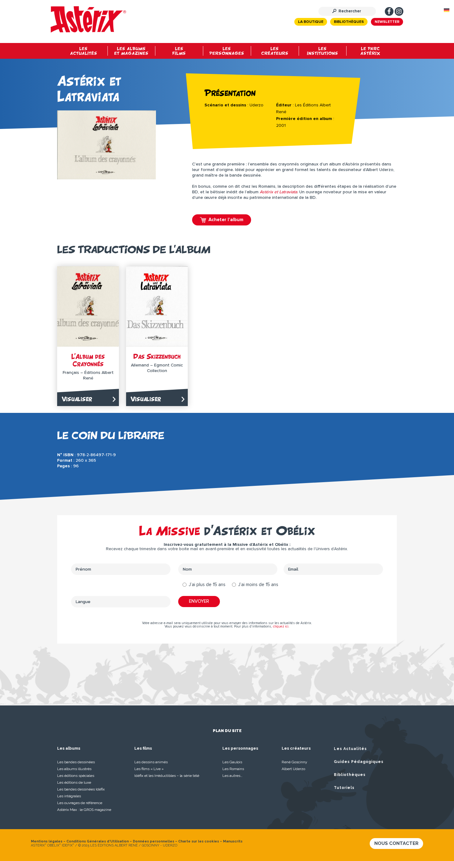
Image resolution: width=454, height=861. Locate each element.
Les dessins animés (151, 762)
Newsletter (387, 22)
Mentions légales (46, 841)
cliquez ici (280, 626)
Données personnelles (153, 841)
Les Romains (233, 769)
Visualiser (77, 399)
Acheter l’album (225, 219)
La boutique (310, 22)
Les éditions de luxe (74, 782)
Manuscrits (232, 841)
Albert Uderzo (293, 769)
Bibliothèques (349, 22)
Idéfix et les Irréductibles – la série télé (166, 775)
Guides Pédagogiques (359, 762)
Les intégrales (69, 796)
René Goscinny (294, 762)
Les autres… (232, 775)
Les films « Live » (149, 769)
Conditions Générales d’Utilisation (97, 841)
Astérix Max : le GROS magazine (84, 809)
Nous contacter (396, 843)
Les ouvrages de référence (79, 803)
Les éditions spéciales (75, 775)
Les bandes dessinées (76, 762)
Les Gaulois (232, 762)
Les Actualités (350, 749)
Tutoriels (344, 788)
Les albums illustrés (74, 769)
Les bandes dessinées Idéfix (81, 789)
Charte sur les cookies (198, 841)
